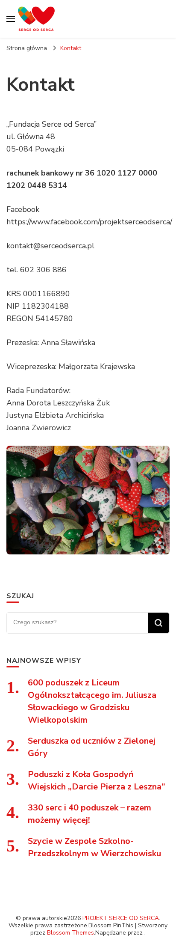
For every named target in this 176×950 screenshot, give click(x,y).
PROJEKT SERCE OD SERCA (120, 918)
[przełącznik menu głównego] (10, 19)
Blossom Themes (70, 933)
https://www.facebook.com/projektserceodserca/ (89, 222)
